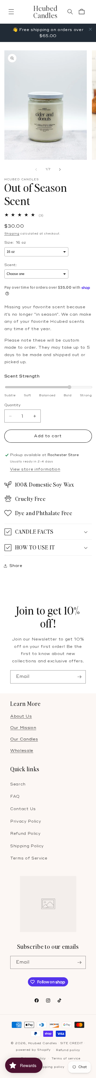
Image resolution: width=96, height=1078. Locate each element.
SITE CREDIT (71, 1043)
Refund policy (68, 1050)
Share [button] (15, 565)
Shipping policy (51, 1067)
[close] (90, 29)
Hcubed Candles (42, 1043)
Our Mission (23, 727)
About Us (21, 716)
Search (18, 784)
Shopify (43, 1050)
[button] (11, 12)
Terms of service (65, 1058)
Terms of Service (28, 858)
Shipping (11, 233)
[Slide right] (60, 169)
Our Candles (24, 739)
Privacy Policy (25, 821)
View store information (35, 469)
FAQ (15, 796)
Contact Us (23, 809)
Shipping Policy (27, 846)
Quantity (12, 405)
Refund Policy (25, 833)
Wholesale (21, 750)
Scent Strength (22, 376)
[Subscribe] (79, 676)
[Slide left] (36, 169)
